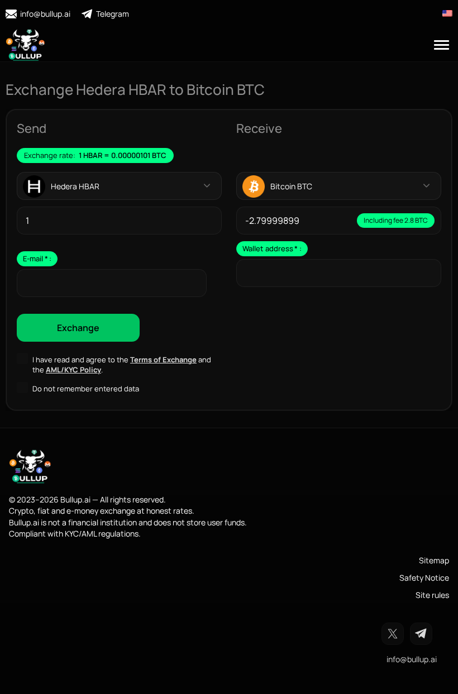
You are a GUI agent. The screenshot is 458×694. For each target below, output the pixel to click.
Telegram (112, 13)
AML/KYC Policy (73, 370)
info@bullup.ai (45, 13)
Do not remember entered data (85, 389)
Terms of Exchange (163, 360)
